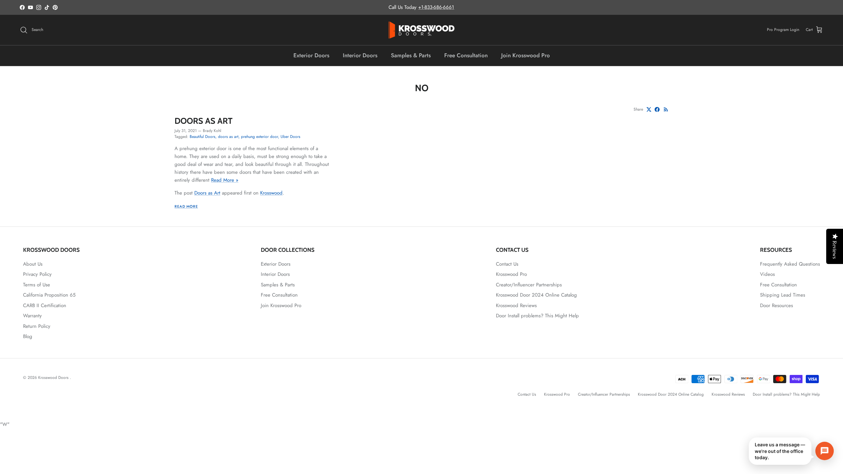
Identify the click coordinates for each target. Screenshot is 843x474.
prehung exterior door (259, 137)
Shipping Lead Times (782, 295)
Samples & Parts (411, 55)
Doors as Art (203, 121)
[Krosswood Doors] (421, 30)
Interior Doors (360, 55)
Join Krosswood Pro (525, 55)
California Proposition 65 (49, 295)
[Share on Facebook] (657, 109)
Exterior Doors (311, 55)
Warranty (32, 315)
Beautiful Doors (202, 137)
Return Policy (36, 326)
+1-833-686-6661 (436, 7)
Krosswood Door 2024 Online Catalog (536, 295)
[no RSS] (666, 109)
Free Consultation (466, 55)
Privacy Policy (37, 274)
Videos (767, 274)
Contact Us (507, 264)
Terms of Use (36, 284)
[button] (791, 451)
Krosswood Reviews (516, 305)
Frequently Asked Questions (790, 264)
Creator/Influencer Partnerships (529, 284)
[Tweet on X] (648, 109)
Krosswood (271, 193)
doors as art (228, 137)
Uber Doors (290, 137)
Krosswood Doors (54, 378)
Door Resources (776, 305)
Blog (27, 336)
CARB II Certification (44, 305)
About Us (32, 264)
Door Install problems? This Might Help (537, 315)
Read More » (224, 180)
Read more (186, 206)
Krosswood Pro (511, 274)
